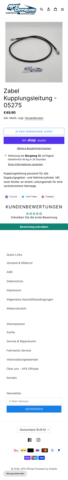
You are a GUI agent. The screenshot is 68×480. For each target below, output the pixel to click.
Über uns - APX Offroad (22, 368)
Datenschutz (15, 281)
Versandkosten (34, 118)
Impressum (14, 290)
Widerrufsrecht (16, 308)
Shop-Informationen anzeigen (25, 164)
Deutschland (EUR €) (33, 429)
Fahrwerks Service (19, 350)
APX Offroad (27, 468)
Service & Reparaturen (21, 341)
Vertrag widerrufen (15, 473)
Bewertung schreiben (34, 226)
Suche (11, 332)
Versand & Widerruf (20, 263)
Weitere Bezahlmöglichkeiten (34, 148)
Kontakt (12, 377)
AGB (9, 272)
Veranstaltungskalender (22, 359)
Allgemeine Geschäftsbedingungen (30, 299)
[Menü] (62, 9)
